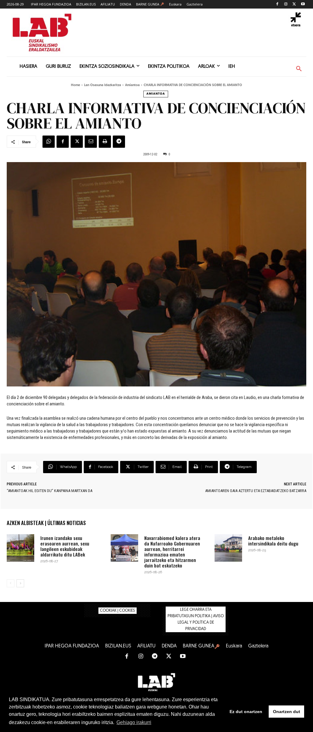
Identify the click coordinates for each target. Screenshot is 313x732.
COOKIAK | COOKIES (117, 611)
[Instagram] (285, 4)
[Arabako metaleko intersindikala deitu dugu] (228, 548)
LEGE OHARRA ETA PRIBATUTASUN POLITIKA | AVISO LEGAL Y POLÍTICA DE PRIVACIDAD (196, 619)
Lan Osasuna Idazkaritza (102, 85)
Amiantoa (132, 85)
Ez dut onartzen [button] (246, 711)
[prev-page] (10, 583)
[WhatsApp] (48, 142)
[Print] (105, 142)
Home (75, 85)
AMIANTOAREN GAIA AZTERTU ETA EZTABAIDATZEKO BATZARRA (255, 490)
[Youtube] (302, 4)
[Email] (91, 142)
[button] (299, 69)
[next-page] (20, 583)
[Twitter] (294, 4)
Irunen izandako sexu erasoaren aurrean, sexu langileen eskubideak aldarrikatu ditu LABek (64, 546)
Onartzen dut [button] (286, 711)
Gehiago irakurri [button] (133, 722)
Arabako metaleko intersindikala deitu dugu (273, 541)
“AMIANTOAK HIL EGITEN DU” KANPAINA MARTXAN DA (49, 490)
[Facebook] (277, 4)
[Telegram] (119, 142)
